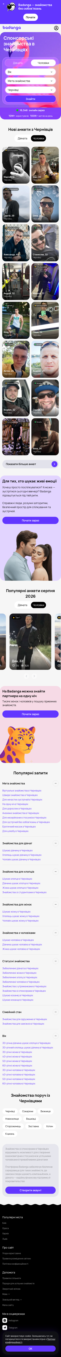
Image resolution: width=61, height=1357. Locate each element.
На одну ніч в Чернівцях (15, 804)
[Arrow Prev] (26, 676)
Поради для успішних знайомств (18, 1283)
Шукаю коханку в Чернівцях (17, 995)
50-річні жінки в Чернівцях (17, 1061)
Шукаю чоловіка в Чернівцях (18, 940)
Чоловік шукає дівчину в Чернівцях (21, 859)
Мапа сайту (8, 1305)
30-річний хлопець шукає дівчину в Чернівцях (27, 1047)
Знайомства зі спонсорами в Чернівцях (24, 990)
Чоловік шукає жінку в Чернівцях (20, 920)
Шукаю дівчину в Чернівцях (17, 850)
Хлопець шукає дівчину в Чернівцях (21, 855)
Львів (4, 1238)
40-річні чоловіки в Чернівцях (18, 1074)
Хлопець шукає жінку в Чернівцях (20, 916)
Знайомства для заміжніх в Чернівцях (23, 1023)
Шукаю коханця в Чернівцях (17, 999)
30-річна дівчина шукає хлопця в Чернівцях (26, 1043)
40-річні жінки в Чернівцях (17, 1056)
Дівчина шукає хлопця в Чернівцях (21, 883)
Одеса (5, 1228)
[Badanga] (11, 28)
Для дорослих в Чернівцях (17, 808)
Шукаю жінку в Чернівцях (16, 911)
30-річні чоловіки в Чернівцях (18, 1070)
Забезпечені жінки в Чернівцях (19, 972)
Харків (5, 1233)
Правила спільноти (11, 1278)
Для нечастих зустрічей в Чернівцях (22, 799)
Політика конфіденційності (15, 1263)
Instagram (13, 1320)
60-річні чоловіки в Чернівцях (18, 1083)
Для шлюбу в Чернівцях (15, 831)
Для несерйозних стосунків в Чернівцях (24, 817)
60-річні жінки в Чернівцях (17, 1065)
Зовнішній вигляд (10, 1299)
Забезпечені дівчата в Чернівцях (20, 968)
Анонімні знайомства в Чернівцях (20, 813)
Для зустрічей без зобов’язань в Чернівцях (26, 822)
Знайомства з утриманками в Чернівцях (24, 986)
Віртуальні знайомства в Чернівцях (21, 790)
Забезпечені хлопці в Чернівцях (19, 977)
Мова (4, 1294)
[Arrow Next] (34, 676)
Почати (30, 17)
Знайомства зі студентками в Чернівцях (24, 892)
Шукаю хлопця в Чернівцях (17, 878)
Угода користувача (11, 1253)
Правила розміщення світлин (16, 1258)
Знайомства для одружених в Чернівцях (24, 1019)
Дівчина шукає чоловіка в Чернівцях (22, 944)
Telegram (13, 1327)
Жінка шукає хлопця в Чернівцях (20, 887)
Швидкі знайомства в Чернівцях (20, 795)
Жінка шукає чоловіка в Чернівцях (21, 949)
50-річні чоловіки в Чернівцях (18, 1079)
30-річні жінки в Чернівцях (17, 1052)
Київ (4, 1223)
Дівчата (18, 63)
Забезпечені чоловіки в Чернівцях (21, 981)
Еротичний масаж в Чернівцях (19, 826)
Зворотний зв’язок (11, 1288)
